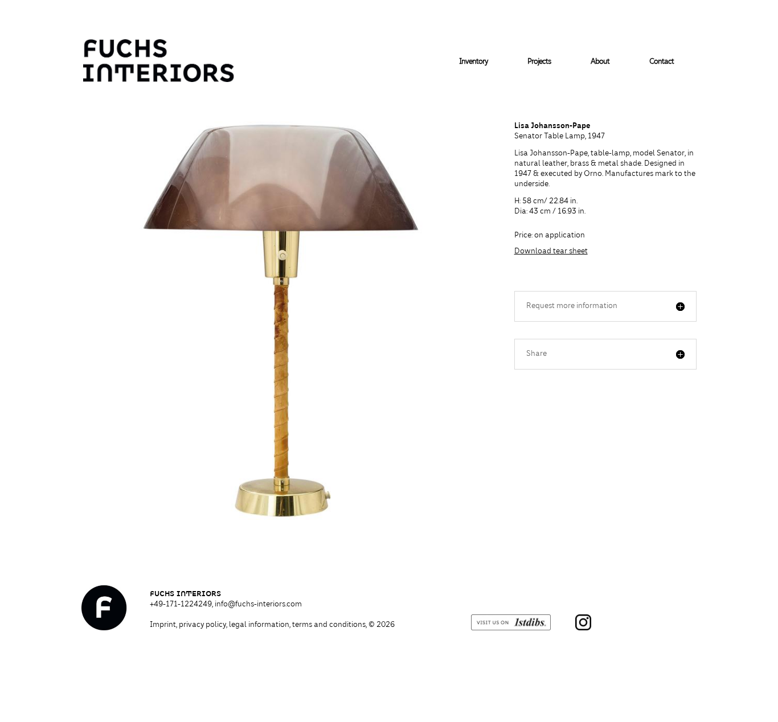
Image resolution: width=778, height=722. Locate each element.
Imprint (163, 625)
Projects (539, 62)
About (600, 62)
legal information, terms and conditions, (312, 625)
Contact (661, 62)
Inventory (473, 62)
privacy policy (202, 625)
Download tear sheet (551, 251)
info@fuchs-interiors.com (258, 604)
